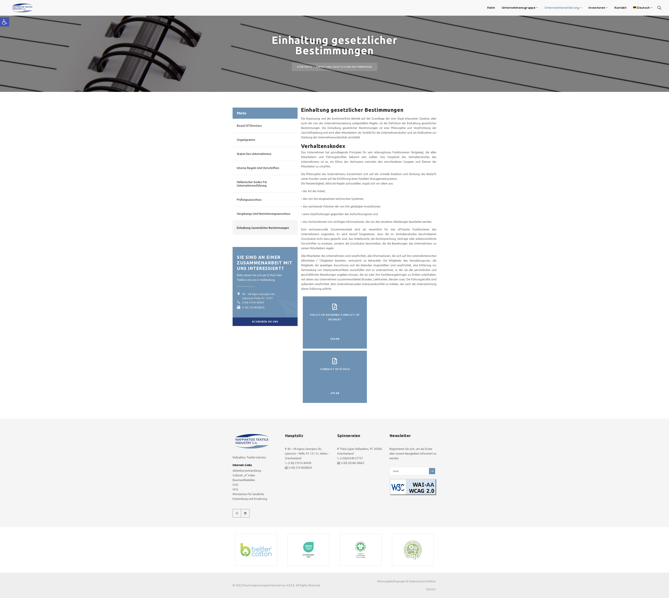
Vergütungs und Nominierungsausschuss (263, 213)
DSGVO (431, 589)
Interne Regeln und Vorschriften (258, 168)
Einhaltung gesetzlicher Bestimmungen (263, 227)
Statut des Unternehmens (254, 153)
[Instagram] (237, 513)
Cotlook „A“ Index (244, 475)
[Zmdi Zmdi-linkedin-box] (245, 513)
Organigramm (246, 139)
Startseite (304, 66)
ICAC (236, 484)
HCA (235, 489)
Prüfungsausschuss (249, 199)
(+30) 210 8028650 (253, 307)
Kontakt (620, 8)
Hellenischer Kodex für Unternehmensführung (252, 183)
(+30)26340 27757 (351, 458)
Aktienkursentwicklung (247, 470)
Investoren (597, 8)
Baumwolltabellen (244, 480)
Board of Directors (249, 125)
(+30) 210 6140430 (253, 302)
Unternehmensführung (562, 8)
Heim (491, 8)
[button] (4, 21)
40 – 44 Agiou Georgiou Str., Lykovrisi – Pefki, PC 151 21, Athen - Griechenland (307, 453)
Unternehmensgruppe (518, 8)
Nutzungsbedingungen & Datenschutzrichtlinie (406, 581)
